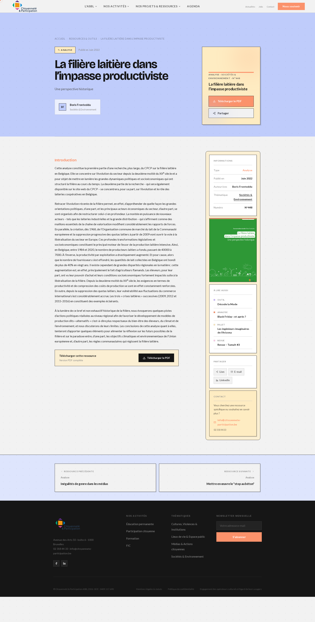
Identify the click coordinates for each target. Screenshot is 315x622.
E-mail (238, 371)
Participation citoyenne (140, 531)
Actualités (250, 6)
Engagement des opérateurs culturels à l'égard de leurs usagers (231, 589)
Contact (270, 6)
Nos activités (115, 6)
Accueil (60, 38)
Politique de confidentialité (181, 589)
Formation (132, 538)
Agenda (193, 6)
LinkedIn (224, 380)
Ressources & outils (83, 38)
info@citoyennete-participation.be (229, 422)
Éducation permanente (140, 524)
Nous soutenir (291, 6)
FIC (128, 545)
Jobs (261, 6)
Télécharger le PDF (230, 101)
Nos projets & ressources (157, 6)
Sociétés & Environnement (243, 197)
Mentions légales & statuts (149, 589)
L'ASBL (89, 6)
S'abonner (239, 537)
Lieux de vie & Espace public (188, 536)
